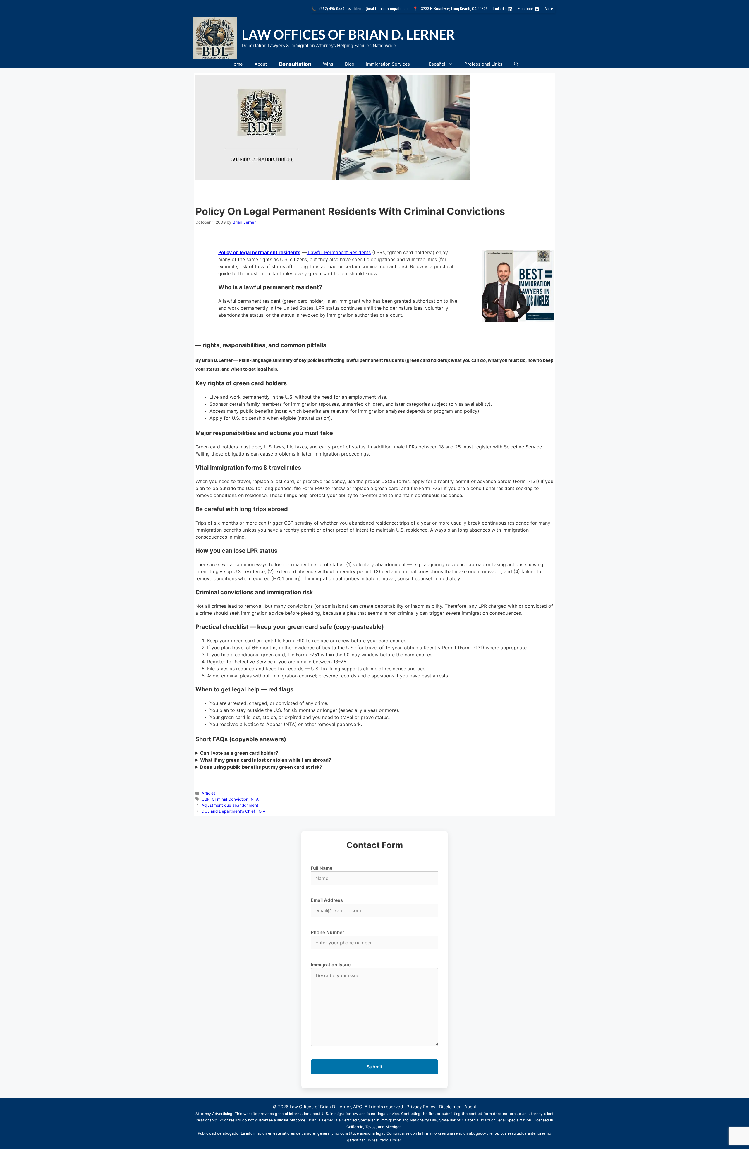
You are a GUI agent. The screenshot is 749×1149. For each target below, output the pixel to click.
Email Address (327, 900)
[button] (516, 64)
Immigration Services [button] (388, 64)
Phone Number (327, 932)
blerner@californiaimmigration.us (382, 8)
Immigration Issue (331, 965)
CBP (205, 799)
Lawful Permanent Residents (339, 252)
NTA (255, 799)
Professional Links (483, 64)
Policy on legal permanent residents (259, 252)
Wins (328, 64)
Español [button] (437, 64)
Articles (209, 793)
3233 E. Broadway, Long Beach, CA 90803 (454, 8)
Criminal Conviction (230, 799)
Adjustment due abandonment (230, 805)
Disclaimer (450, 1106)
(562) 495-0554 (331, 8)
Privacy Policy (420, 1106)
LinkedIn (500, 8)
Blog (349, 64)
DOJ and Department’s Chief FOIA (233, 811)
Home (237, 64)
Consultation (295, 64)
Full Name (321, 868)
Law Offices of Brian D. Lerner (348, 34)
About (261, 64)
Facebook (526, 8)
